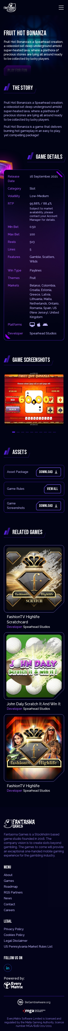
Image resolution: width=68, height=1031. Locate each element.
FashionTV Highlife (23, 786)
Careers (9, 910)
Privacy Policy (14, 929)
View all (52, 489)
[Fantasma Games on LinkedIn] (8, 968)
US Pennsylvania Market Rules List (28, 946)
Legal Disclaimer (15, 941)
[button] (13, 432)
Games (9, 881)
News (8, 898)
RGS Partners (13, 892)
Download (46, 472)
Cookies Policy (14, 935)
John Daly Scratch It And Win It (34, 704)
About (8, 875)
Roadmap (11, 886)
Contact (9, 904)
